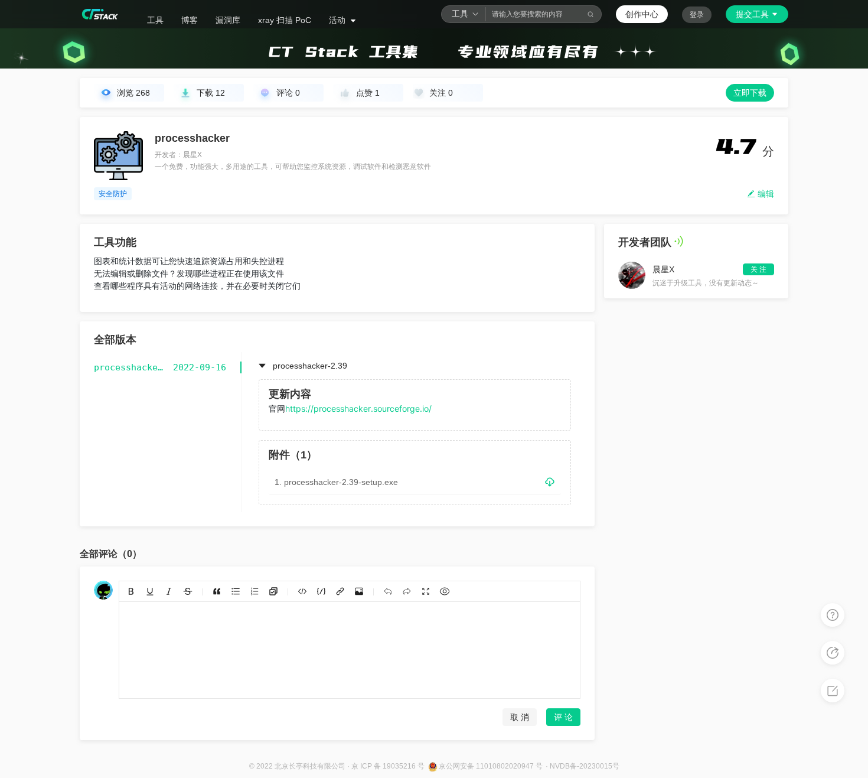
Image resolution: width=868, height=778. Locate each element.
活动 (338, 20)
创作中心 (641, 14)
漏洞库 (228, 20)
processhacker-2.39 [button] (310, 365)
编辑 (764, 193)
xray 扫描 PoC (284, 20)
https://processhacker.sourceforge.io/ (358, 408)
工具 (155, 20)
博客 (189, 20)
